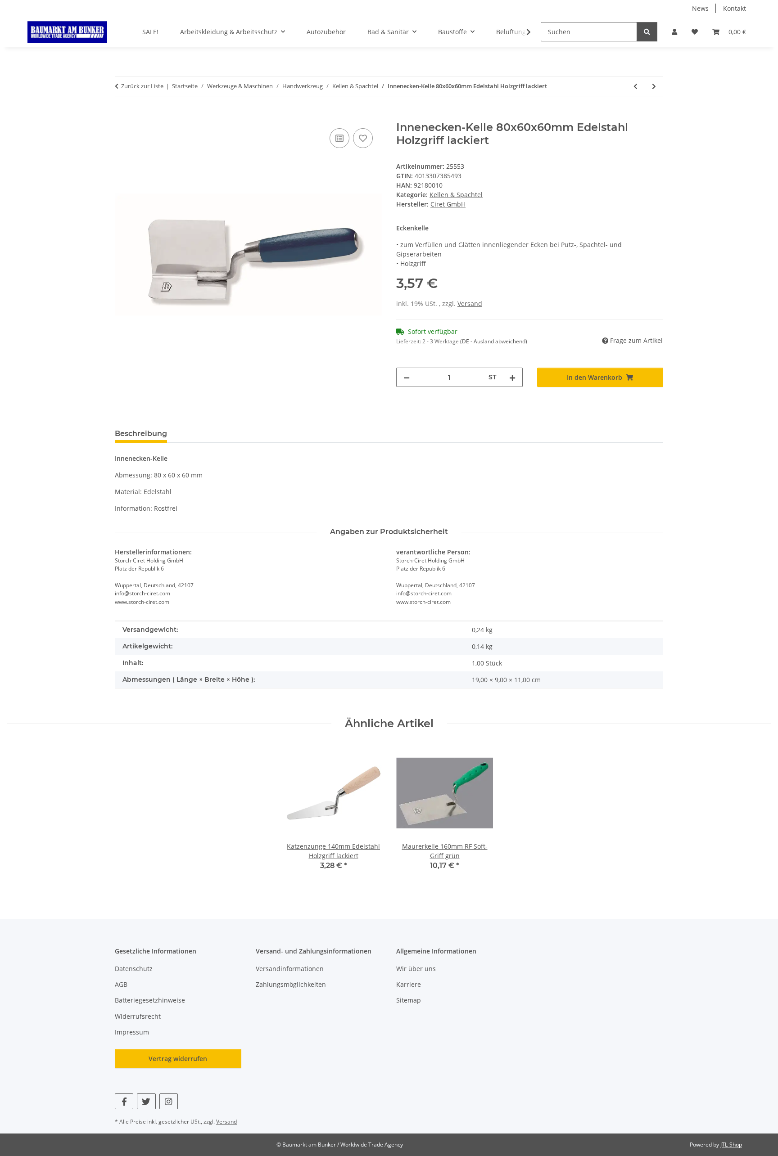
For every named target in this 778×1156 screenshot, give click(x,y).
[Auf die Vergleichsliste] (339, 138)
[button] (674, 31)
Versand (469, 303)
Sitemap (408, 1000)
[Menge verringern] (406, 377)
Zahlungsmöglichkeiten (291, 984)
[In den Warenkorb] (122, 116)
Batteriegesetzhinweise (150, 1000)
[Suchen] (647, 31)
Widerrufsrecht (138, 1016)
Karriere (408, 984)
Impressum (132, 1032)
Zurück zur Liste (142, 86)
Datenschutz (134, 968)
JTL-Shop (731, 1144)
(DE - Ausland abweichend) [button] (493, 341)
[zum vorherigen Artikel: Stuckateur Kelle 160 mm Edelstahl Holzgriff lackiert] (635, 86)
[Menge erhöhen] (512, 377)
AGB (121, 984)
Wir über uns (416, 968)
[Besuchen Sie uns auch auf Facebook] (124, 1101)
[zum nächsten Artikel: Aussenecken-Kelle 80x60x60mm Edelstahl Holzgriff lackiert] (654, 86)
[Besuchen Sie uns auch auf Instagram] (168, 1101)
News (700, 8)
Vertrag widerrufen (178, 1058)
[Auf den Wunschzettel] (363, 138)
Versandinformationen (290, 968)
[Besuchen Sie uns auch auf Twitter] (146, 1101)
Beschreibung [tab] (141, 433)
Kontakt (734, 8)
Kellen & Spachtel (456, 194)
